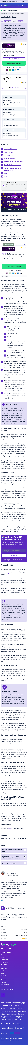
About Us (3, 982)
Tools (2, 973)
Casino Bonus (10, 13)
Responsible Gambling (7, 989)
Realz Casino (4, 962)
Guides (3, 971)
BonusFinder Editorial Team (15, 909)
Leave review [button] (15, 87)
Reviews (6, 173)
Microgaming (5, 573)
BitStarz (3, 957)
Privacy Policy (16, 1024)
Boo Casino (4, 955)
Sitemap (3, 976)
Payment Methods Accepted (13, 162)
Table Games (8, 155)
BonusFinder (4, 13)
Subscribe (14, 555)
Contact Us (4, 987)
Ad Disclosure (21, 21)
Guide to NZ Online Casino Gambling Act (14, 1)
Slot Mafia (4, 964)
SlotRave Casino (5, 960)
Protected (17, 1033)
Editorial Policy (5, 984)
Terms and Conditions (6, 1024)
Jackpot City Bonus (10, 149)
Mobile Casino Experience (12, 165)
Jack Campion (7, 20)
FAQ (5, 176)
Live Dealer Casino (10, 158)
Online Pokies (8, 152)
